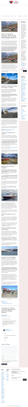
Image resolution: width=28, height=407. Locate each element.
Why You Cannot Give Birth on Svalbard (7, 303)
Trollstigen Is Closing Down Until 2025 (23, 80)
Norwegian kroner (8, 137)
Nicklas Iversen (7, 329)
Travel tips (22, 116)
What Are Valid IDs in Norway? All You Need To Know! (23, 84)
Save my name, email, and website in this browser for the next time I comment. (10, 361)
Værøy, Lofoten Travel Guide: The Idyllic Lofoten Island (2, 384)
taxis (10, 122)
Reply (3, 326)
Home (7, 373)
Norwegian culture (23, 115)
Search (25, 379)
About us (7, 374)
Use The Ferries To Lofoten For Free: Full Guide (23, 99)
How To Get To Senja (4, 302)
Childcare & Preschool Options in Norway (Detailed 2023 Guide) (23, 94)
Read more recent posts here (3, 402)
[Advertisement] (14, 10)
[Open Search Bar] (14, 18)
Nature (22, 112)
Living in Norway (23, 111)
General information (4, 301)
